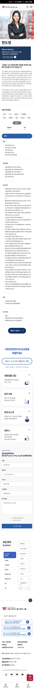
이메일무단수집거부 (7, 647)
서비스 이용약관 (6, 642)
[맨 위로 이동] (30, 600)
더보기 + (17, 123)
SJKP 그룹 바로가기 (10, 616)
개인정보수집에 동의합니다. (18, 518)
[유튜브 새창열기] (22, 674)
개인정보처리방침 (22, 642)
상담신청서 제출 (17, 526)
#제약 (7, 367)
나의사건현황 (17, 2)
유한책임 (19, 645)
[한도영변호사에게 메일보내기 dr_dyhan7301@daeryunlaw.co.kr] (15, 57)
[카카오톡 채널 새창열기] (17, 674)
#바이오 (12, 367)
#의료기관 (19, 367)
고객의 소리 (20, 647)
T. (7, 57)
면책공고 (4, 645)
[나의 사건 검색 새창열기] (6, 674)
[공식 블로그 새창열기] (11, 674)
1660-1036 (28, 2)
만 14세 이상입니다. (17, 520)
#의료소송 (26, 367)
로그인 (10, 2)
